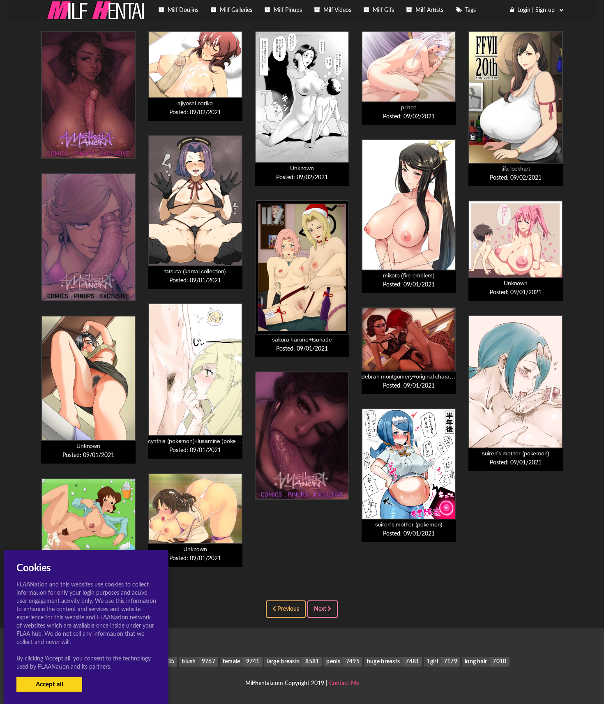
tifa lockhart (515, 168)
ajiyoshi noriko (195, 103)
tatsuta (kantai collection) (195, 271)
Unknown (302, 168)
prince (408, 107)
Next (320, 609)
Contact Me (344, 683)
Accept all (49, 684)
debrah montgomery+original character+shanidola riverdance (438, 376)
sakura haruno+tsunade (302, 339)
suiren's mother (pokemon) (515, 453)
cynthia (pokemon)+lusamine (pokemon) (198, 441)
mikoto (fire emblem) (408, 275)
